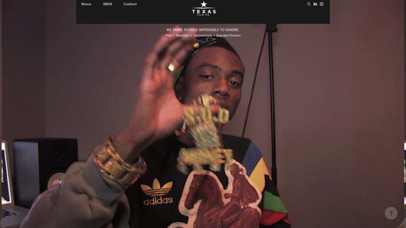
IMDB (107, 4)
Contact (130, 4)
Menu (86, 3)
